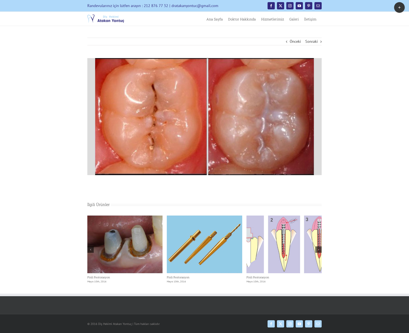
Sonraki (311, 41)
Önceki (295, 41)
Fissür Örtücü (175, 277)
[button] (90, 249)
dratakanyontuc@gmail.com (194, 5)
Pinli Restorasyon (98, 277)
